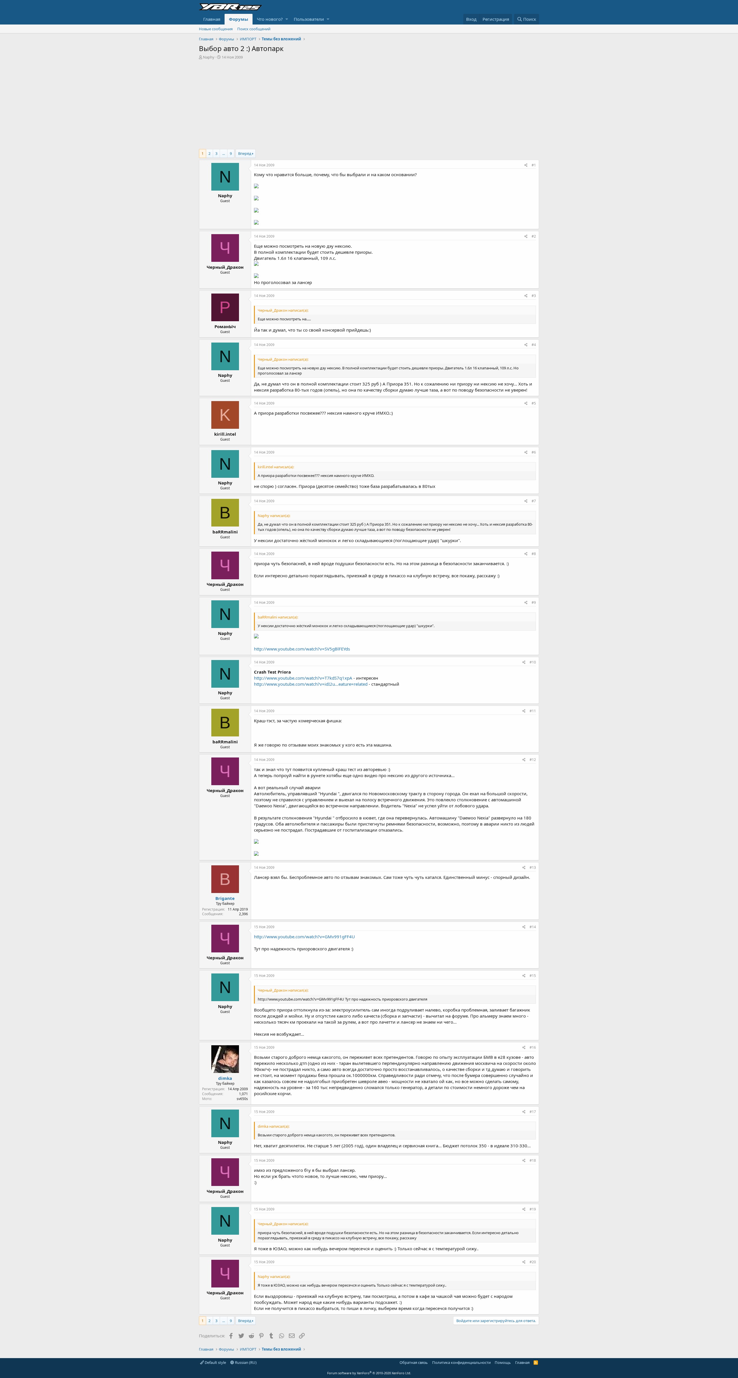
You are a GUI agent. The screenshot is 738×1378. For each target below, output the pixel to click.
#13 (533, 867)
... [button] (223, 153)
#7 (534, 501)
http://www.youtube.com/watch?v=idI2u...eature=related (311, 684)
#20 (533, 1261)
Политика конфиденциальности (461, 1362)
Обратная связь (414, 1362)
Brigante (225, 898)
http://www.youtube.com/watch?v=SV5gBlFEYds (302, 649)
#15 (533, 975)
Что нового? (270, 19)
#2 (534, 236)
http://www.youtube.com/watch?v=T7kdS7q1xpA (303, 678)
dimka (225, 1078)
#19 (533, 1209)
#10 (533, 662)
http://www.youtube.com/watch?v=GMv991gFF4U (304, 936)
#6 (534, 452)
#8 (534, 553)
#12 (533, 759)
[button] (286, 19)
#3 (534, 295)
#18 (533, 1160)
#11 (533, 710)
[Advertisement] (369, 103)
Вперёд (244, 153)
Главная (211, 19)
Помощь (503, 1362)
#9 (534, 602)
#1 (534, 165)
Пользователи (309, 19)
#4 (534, 344)
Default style (215, 1362)
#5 (534, 403)
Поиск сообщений (253, 28)
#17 (533, 1111)
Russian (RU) (245, 1362)
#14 (533, 926)
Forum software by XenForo (369, 1373)
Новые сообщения (216, 28)
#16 (533, 1047)
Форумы (238, 19)
